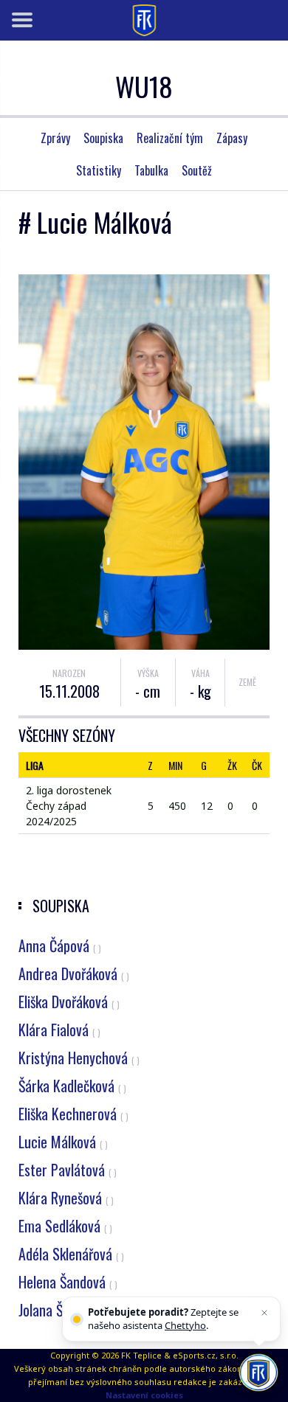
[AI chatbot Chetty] (258, 1372)
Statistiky (98, 170)
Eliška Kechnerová (73, 1114)
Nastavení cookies (144, 1395)
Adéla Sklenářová (71, 1254)
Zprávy (55, 138)
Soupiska (103, 138)
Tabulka (151, 170)
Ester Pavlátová (67, 1170)
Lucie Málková (63, 1142)
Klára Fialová (59, 1029)
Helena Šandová (67, 1282)
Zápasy (231, 138)
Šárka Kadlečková (72, 1086)
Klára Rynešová (66, 1198)
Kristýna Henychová (79, 1058)
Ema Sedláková (65, 1226)
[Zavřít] (264, 1312)
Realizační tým (170, 138)
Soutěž (197, 170)
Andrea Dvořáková (73, 973)
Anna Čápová (59, 945)
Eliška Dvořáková (69, 1001)
